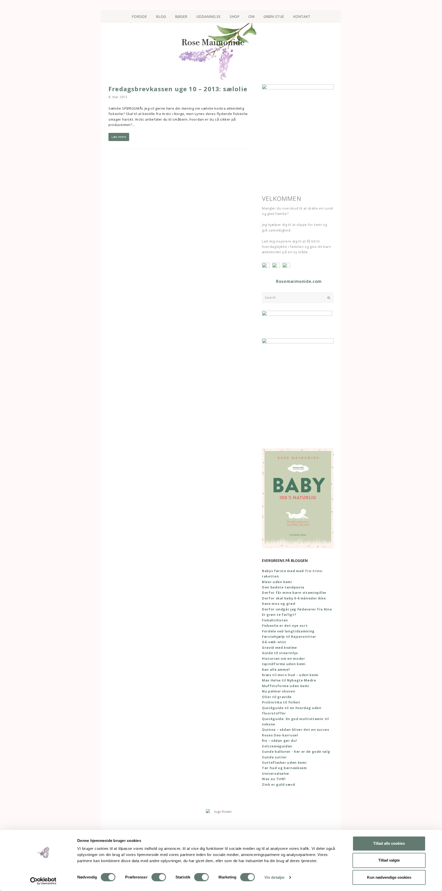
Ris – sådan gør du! (279, 740)
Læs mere (119, 137)
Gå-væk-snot (274, 642)
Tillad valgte (389, 860)
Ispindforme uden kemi (284, 664)
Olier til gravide (277, 697)
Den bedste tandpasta (283, 587)
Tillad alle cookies (389, 843)
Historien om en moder (283, 658)
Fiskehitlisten (275, 620)
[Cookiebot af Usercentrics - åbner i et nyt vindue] (43, 881)
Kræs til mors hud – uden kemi (290, 675)
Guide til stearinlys (280, 653)
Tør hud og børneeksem (284, 768)
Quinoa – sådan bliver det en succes (295, 729)
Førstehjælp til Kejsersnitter (289, 636)
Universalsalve (275, 773)
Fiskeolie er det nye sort (284, 625)
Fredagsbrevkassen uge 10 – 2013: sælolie (177, 89)
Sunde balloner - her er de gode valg (296, 751)
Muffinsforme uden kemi (285, 686)
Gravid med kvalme (279, 647)
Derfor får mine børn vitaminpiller (294, 592)
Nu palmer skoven (278, 691)
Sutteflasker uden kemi (284, 762)
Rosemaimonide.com (299, 281)
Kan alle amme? (276, 669)
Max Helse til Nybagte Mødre (289, 680)
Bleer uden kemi (277, 582)
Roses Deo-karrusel (280, 735)
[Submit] (328, 297)
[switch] (158, 877)
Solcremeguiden (277, 746)
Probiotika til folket (281, 702)
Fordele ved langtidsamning (288, 631)
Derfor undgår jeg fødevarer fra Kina (297, 609)
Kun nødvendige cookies (389, 877)
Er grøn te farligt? (279, 614)
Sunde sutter (274, 757)
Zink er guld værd (278, 784)
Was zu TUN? (274, 779)
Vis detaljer (274, 877)
